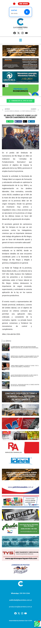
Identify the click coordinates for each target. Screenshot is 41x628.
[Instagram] (22, 33)
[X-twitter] (18, 33)
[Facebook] (14, 33)
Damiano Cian (23, 620)
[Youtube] (26, 33)
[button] (20, 40)
